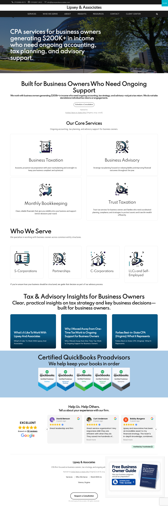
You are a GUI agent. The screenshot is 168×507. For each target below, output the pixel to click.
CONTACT (114, 14)
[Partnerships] (64, 259)
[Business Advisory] (122, 147)
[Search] (157, 14)
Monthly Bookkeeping (45, 203)
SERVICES (32, 14)
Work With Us (96, 477)
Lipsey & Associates (84, 7)
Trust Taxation (122, 202)
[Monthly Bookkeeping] (45, 190)
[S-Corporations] (26, 259)
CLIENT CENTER (133, 14)
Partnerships (61, 271)
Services (69, 477)
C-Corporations (102, 271)
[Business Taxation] (45, 147)
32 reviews (32, 431)
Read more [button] (91, 440)
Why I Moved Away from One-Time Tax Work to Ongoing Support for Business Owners (83, 333)
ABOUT (67, 14)
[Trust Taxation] (122, 189)
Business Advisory (122, 160)
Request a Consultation (84, 496)
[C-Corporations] (103, 259)
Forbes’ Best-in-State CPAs (75, 113)
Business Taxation (46, 160)
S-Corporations (25, 271)
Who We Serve (82, 477)
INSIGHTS (82, 14)
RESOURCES (98, 14)
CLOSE (165, 3)
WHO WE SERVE (50, 14)
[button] (156, 429)
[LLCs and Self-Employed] (141, 259)
